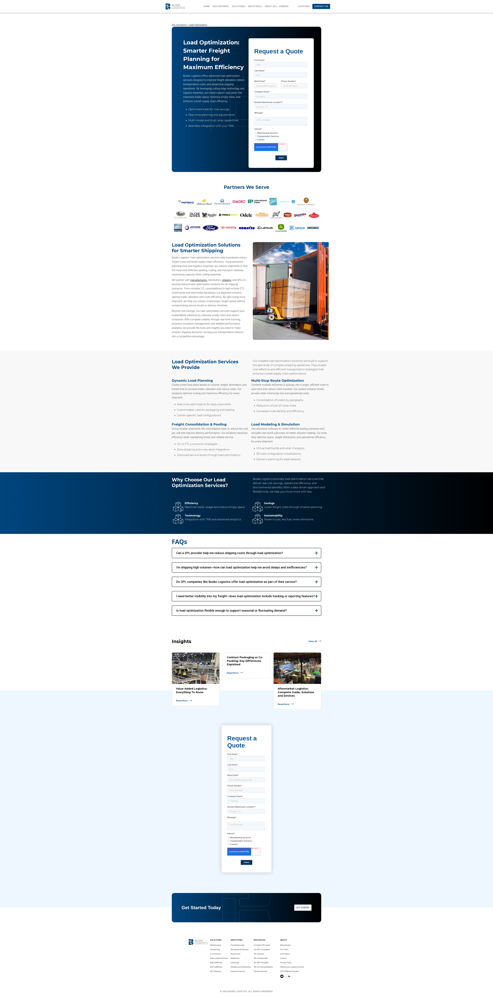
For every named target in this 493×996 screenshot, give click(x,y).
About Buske (285, 945)
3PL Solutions (215, 971)
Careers (284, 6)
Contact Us (321, 6)
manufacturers (198, 280)
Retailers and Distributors (241, 967)
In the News (285, 954)
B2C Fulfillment (216, 967)
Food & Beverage (237, 945)
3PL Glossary (259, 954)
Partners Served (260, 971)
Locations (304, 6)
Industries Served (238, 971)
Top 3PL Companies (262, 949)
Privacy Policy (285, 963)
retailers (226, 280)
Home (207, 6)
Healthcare (235, 958)
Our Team (284, 949)
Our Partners (220, 6)
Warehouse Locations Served (292, 967)
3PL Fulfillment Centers (289, 971)
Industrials (235, 963)
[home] (175, 6)
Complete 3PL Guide (262, 945)
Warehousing (215, 945)
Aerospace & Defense (239, 949)
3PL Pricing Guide (261, 958)
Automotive (235, 954)
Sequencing (215, 949)
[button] (238, 6)
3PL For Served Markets (263, 967)
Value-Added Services (219, 958)
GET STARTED (302, 907)
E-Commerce (215, 954)
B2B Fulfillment (216, 963)
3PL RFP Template (261, 963)
